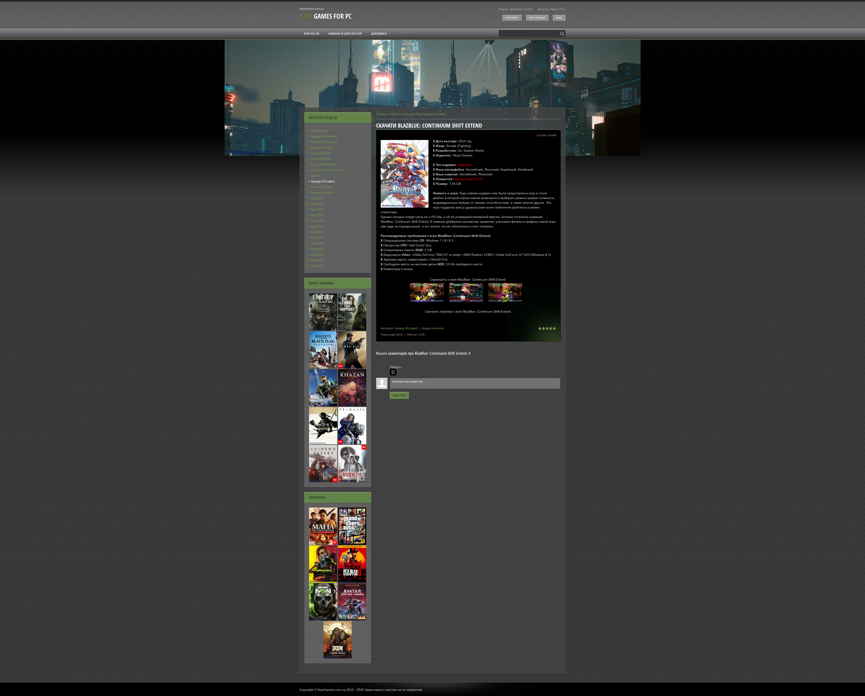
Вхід (559, 17)
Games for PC (326, 16)
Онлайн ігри (319, 130)
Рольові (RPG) (321, 158)
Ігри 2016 (317, 232)
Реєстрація (537, 17)
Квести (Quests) (322, 187)
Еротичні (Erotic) (322, 192)
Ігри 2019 (317, 249)
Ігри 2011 (317, 204)
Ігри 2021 (317, 260)
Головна (512, 17)
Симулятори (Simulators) (327, 170)
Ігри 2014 (317, 220)
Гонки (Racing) (320, 153)
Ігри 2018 (317, 243)
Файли (395, 114)
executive (437, 328)
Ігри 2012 (317, 209)
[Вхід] (393, 372)
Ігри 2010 (317, 198)
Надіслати (399, 395)
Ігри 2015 (317, 226)
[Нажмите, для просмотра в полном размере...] (429, 302)
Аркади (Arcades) (434, 114)
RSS (562, 9)
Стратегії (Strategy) (324, 142)
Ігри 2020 (317, 254)
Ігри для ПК (411, 114)
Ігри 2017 (317, 237)
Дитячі (315, 175)
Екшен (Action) (321, 147)
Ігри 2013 (317, 215)
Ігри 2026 (317, 266)
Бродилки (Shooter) (324, 136)
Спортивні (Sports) (323, 164)
